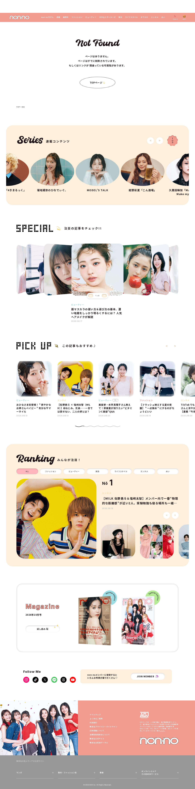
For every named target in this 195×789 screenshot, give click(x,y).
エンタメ (154, 17)
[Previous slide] (90, 295)
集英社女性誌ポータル (99, 742)
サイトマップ (95, 714)
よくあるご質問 (96, 718)
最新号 (66, 17)
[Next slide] (159, 140)
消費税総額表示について (100, 734)
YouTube (73, 680)
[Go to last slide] (150, 140)
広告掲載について (97, 730)
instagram (26, 680)
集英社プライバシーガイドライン (103, 726)
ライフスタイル (131, 17)
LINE (54, 680)
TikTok (36, 680)
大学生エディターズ (107, 17)
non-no (159, 740)
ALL (27, 471)
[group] (56, 519)
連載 (58, 17)
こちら (162, 731)
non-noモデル (47, 17)
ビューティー (90, 17)
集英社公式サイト (97, 738)
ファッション (77, 17)
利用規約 (93, 722)
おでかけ (144, 17)
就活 (120, 17)
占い (163, 17)
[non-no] (19, 17)
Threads (64, 680)
